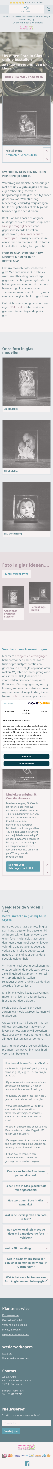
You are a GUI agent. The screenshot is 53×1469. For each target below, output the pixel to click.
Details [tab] (43, 711)
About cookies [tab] (26, 711)
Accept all (26, 756)
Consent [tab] (9, 711)
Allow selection (26, 763)
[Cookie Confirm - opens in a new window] (39, 703)
